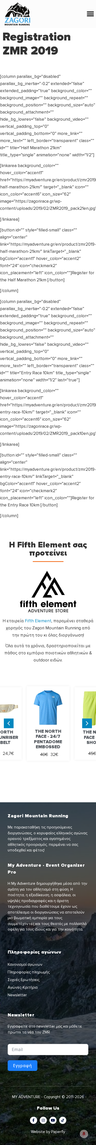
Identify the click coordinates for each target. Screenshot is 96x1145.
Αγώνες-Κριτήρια (23, 987)
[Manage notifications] (84, 1134)
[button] (90, 14)
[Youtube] (53, 1120)
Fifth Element (38, 621)
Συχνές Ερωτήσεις (23, 979)
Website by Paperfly (48, 1131)
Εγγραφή (22, 1065)
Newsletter (17, 995)
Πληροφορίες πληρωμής (29, 972)
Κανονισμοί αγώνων (25, 964)
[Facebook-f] (33, 1120)
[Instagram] (43, 1120)
